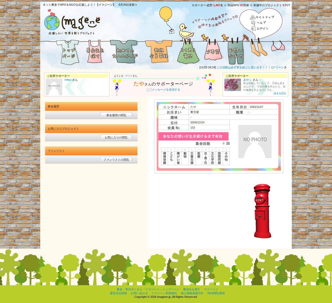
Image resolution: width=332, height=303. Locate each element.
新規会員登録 (158, 51)
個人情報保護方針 (192, 293)
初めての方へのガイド (124, 51)
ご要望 (212, 51)
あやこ (247, 79)
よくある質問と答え (188, 51)
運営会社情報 (118, 293)
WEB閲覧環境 (216, 293)
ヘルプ (262, 23)
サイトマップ (262, 17)
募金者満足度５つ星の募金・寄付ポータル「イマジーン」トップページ (61, 51)
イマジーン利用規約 (164, 293)
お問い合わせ (236, 51)
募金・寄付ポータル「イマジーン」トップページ (148, 289)
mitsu (68, 79)
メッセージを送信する (166, 89)
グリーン (274, 67)
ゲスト (129, 76)
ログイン (262, 28)
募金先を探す (95, 51)
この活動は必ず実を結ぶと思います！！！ (239, 67)
